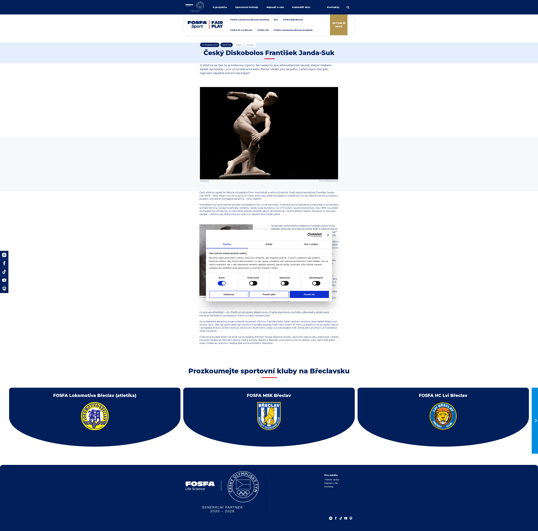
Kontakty (333, 7)
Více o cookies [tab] (311, 244)
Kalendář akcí (301, 7)
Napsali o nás (275, 7)
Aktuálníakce (338, 25)
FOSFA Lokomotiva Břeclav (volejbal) (293, 30)
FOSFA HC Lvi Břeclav (241, 30)
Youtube (345, 518)
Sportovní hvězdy (246, 7)
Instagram (330, 518)
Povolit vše (309, 294)
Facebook (335, 518)
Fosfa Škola (4, 289)
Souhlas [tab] (227, 244)
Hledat (348, 7)
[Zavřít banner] (328, 235)
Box (276, 20)
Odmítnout (228, 294)
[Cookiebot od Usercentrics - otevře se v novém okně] (309, 235)
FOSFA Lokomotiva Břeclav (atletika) (249, 20)
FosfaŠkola (350, 518)
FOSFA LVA (263, 30)
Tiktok (4, 272)
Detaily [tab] (269, 244)
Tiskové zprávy (331, 479)
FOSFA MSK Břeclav (293, 20)
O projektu (220, 7)
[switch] (253, 283)
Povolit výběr (269, 294)
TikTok (340, 518)
